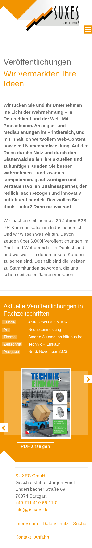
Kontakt (23, 537)
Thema (10, 337)
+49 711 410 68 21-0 (36, 502)
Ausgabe (11, 352)
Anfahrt (41, 537)
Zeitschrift (12, 344)
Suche (79, 523)
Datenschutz (55, 523)
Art (6, 330)
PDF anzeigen (35, 446)
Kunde (9, 322)
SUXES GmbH (30, 475)
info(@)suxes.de (32, 509)
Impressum (26, 523)
